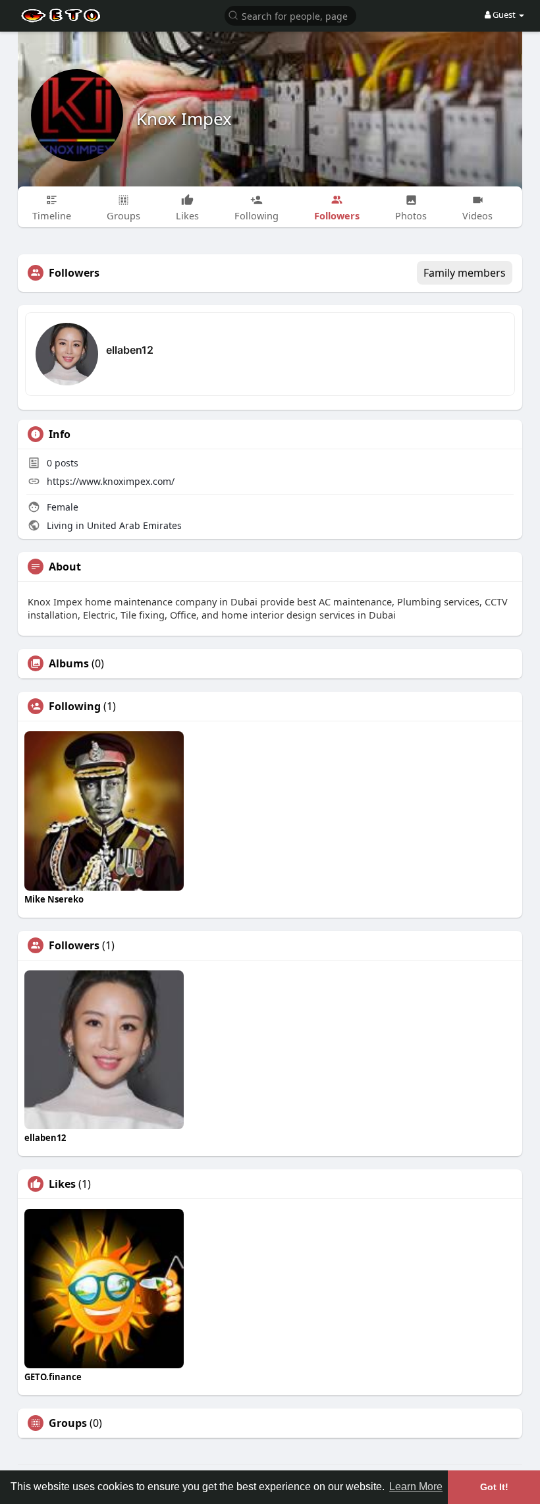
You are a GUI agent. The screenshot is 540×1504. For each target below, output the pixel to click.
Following (75, 706)
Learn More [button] (416, 1486)
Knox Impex (184, 118)
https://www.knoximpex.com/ (111, 481)
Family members (464, 272)
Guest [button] (504, 14)
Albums (69, 663)
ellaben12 (129, 349)
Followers (74, 945)
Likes (62, 1184)
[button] (290, 15)
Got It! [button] (494, 1487)
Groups (68, 1423)
